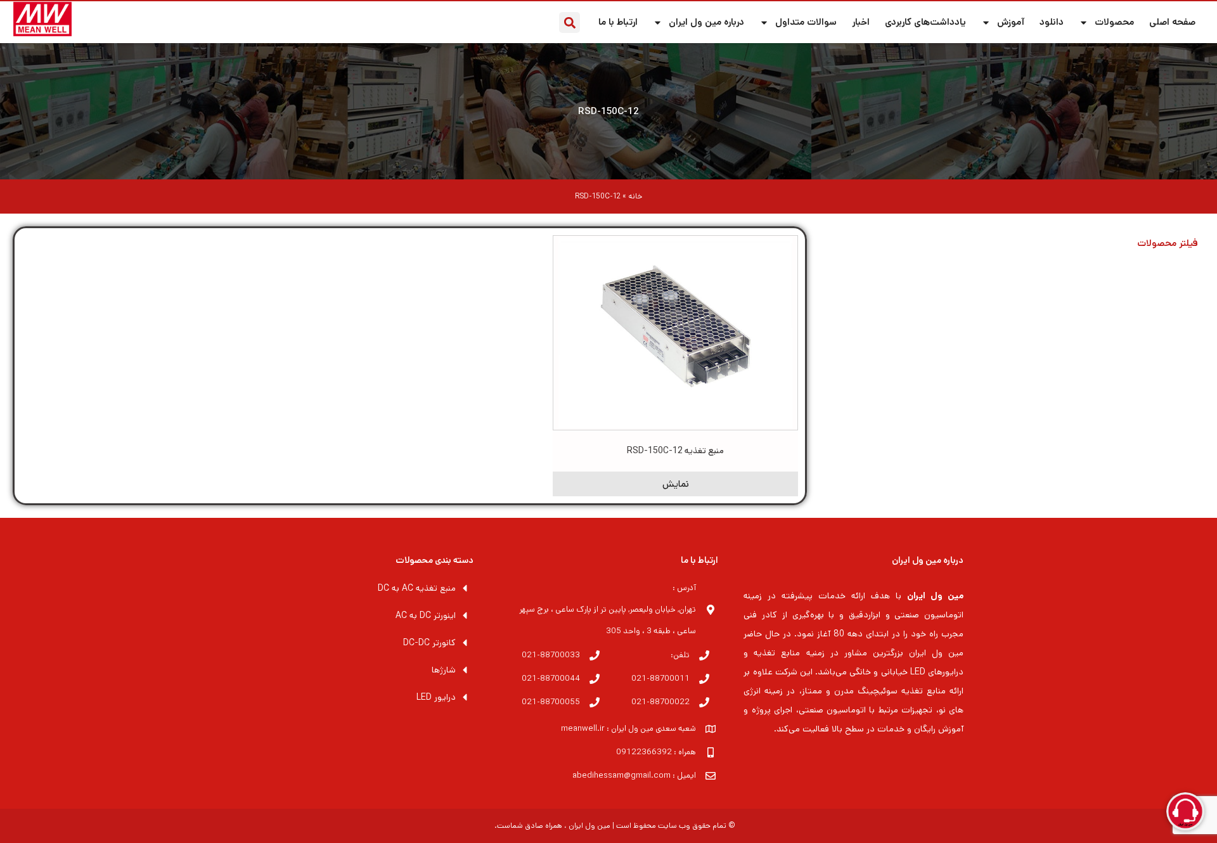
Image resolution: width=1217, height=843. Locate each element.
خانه (635, 196)
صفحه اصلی (1172, 22)
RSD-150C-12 (608, 111)
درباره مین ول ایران (706, 22)
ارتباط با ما (618, 22)
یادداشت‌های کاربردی (925, 22)
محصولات (1114, 22)
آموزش (1010, 22)
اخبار (861, 22)
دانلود (1052, 22)
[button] (569, 22)
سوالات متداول (806, 22)
